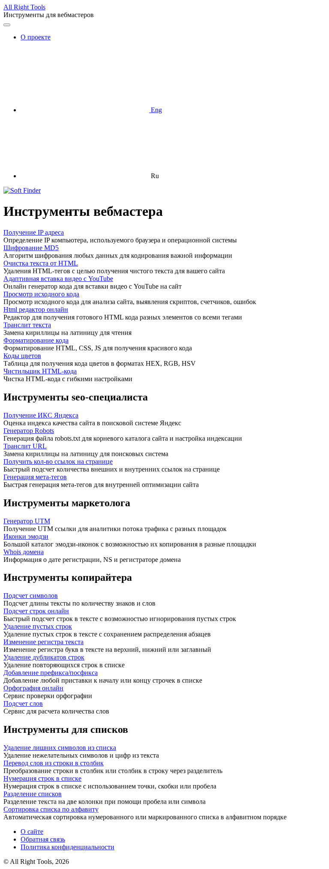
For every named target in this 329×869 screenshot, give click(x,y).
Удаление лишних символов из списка (59, 747)
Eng (155, 109)
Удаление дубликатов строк (43, 657)
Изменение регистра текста (43, 641)
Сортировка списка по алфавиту (51, 809)
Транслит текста (27, 324)
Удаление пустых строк (37, 626)
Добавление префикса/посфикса (50, 672)
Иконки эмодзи (25, 536)
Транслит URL (25, 446)
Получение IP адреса (33, 232)
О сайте (32, 831)
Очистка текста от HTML (40, 263)
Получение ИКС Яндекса (40, 415)
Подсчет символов (30, 595)
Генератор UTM (26, 521)
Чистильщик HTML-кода (40, 371)
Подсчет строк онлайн (36, 611)
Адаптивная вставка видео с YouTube (58, 278)
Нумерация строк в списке (42, 778)
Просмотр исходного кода (41, 294)
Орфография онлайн (33, 688)
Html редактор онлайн (35, 309)
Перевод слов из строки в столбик (53, 763)
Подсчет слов (23, 703)
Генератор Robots (28, 430)
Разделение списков (32, 793)
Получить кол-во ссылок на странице (58, 461)
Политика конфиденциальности (67, 847)
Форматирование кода (36, 340)
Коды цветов (22, 355)
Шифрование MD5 (31, 247)
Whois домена (23, 551)
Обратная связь (43, 839)
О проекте (36, 37)
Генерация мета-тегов (35, 477)
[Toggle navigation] (6, 25)
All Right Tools (24, 7)
